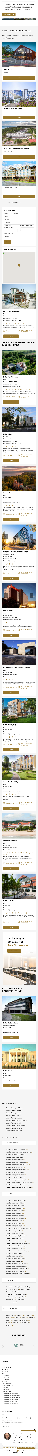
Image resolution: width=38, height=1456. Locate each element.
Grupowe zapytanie (8, 1385)
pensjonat (17, 1322)
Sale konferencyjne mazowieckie (18, 1164)
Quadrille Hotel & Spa (11, 782)
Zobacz (19, 77)
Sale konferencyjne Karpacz (15, 1226)
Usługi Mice (5, 1379)
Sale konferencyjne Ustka (13, 1113)
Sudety (17, 1292)
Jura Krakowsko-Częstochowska (16, 1294)
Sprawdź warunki (14, 950)
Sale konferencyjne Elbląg (14, 1118)
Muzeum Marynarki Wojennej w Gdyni (17, 667)
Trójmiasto (10, 1287)
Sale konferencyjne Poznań (15, 1210)
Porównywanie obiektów (26, 1447)
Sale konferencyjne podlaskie (16, 1172)
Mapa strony (5, 1389)
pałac (4, 379)
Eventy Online (6, 1367)
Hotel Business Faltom (11, 1023)
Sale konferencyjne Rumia (14, 1128)
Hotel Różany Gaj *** (10, 725)
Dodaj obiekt (6, 1375)
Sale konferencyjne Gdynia (14, 1110)
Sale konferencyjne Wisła (14, 1231)
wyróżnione (26, 1322)
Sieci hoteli (5, 1381)
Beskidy (28, 1287)
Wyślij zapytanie (9, 14)
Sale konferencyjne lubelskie (16, 1154)
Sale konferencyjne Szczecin (16, 1258)
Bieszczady (10, 1292)
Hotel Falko (7, 434)
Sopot (5, 112)
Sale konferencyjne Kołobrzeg (16, 1241)
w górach (22, 1297)
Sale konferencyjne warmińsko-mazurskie (20, 1182)
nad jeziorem (11, 1299)
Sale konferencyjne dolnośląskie (17, 1149)
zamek (32, 1317)
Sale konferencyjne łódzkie (15, 1159)
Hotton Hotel (8, 610)
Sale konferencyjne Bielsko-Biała (17, 1263)
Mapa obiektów (6, 1391)
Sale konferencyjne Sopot (13, 1115)
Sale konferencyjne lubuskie (15, 1157)
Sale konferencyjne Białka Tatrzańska (18, 1273)
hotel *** (5, 436)
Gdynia (10, 556)
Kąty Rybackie (8, 191)
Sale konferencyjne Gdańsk (14, 1108)
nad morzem (11, 1297)
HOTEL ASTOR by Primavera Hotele (16, 148)
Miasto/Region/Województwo (13, 213)
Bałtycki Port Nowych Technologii (15, 551)
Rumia (9, 439)
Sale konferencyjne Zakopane (16, 1215)
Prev (6, 296)
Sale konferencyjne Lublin (15, 1220)
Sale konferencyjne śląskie (15, 1177)
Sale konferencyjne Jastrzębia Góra (17, 1268)
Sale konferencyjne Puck (13, 1123)
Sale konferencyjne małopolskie (17, 1162)
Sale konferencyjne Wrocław (16, 1205)
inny (4, 670)
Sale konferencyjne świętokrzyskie (17, 1180)
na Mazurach (22, 1299)
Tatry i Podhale (26, 1289)
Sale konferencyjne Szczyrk (15, 1233)
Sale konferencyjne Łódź (15, 1213)
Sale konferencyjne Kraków (15, 1203)
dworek (9, 1320)
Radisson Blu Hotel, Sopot (13, 109)
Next (32, 296)
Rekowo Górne (12, 381)
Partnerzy (5, 1369)
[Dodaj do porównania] (6, 63)
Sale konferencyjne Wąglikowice (16, 1125)
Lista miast (5, 1387)
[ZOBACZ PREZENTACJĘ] (19, 54)
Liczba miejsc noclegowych (8, 226)
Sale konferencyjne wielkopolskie (17, 1185)
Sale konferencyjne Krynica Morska (16, 1120)
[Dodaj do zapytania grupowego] (11, 63)
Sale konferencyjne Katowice (16, 1218)
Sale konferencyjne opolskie (15, 1167)
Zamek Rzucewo (9, 493)
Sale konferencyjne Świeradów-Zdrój (18, 1243)
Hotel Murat (7, 1071)
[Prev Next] (19, 296)
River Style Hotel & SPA (11, 311)
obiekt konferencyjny (9, 554)
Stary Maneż (8, 69)
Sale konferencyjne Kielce (15, 1223)
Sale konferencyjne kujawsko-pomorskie (19, 1152)
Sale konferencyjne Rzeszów (16, 1246)
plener (9, 1325)
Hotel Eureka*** (8, 901)
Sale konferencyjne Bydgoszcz (16, 1236)
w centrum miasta (13, 1302)
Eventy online (11, 1315)
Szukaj (7, 242)
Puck (9, 497)
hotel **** (30, 1315)
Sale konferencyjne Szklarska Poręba (18, 1228)
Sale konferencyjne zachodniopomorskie (19, 1187)
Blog (3, 1373)
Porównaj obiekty (7, 1383)
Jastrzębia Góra (8, 151)
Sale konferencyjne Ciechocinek (16, 1266)
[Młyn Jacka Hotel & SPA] (19, 19)
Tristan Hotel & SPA (10, 188)
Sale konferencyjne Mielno (15, 1253)
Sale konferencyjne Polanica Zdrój (17, 1251)
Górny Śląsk (19, 1287)
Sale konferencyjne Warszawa (16, 1200)
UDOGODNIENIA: (8, 233)
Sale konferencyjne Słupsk (14, 1130)
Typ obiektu (7, 219)
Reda (9, 316)
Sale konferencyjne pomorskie (16, 1175)
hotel (4, 314)
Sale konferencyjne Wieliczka (16, 1271)
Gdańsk (6, 72)
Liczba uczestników (26, 226)
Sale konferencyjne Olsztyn (15, 1248)
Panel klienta (6, 1377)
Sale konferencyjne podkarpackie (17, 1169)
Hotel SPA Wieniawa (10, 377)
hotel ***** (5, 843)
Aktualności (5, 1371)
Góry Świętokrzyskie (13, 1289)
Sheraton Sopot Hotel (11, 840)
